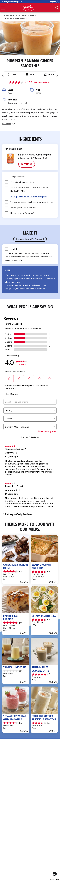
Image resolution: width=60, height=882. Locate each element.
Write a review (41, 82)
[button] (8, 123)
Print (32, 74)
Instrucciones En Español (30, 239)
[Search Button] (57, 7)
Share (51, 74)
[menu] (3, 8)
